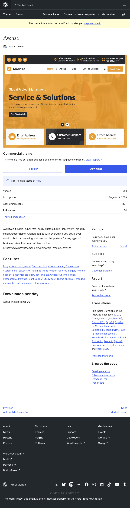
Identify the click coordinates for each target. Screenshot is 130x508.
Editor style (25, 270)
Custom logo (72, 266)
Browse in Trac (99, 379)
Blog (5, 266)
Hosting (7, 437)
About (6, 426)
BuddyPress (11, 470)
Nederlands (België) (105, 333)
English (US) (98, 322)
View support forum (102, 270)
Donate (104, 437)
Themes (7, 14)
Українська (102, 348)
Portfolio (22, 279)
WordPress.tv (76, 443)
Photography (10, 279)
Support (71, 432)
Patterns (40, 443)
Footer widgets (20, 274)
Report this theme (101, 295)
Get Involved (106, 426)
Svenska (111, 345)
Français (106, 329)
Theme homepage (13, 216)
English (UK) (115, 318)
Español (110, 322)
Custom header (56, 266)
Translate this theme (102, 355)
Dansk (95, 318)
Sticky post (49, 279)
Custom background (20, 266)
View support (93, 159)
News (6, 432)
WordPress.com (14, 453)
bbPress (9, 464)
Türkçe (121, 345)
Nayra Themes (16, 46)
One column (69, 274)
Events (102, 432)
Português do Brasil (115, 337)
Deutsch (103, 318)
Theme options (65, 279)
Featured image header (44, 270)
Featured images (66, 270)
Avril (38, 180)
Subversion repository (103, 375)
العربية (117, 314)
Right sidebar (35, 279)
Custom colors (39, 266)
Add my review (99, 246)
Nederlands (98, 337)
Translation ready (24, 283)
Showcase (41, 426)
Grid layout (56, 274)
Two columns (42, 283)
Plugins (39, 437)
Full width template (39, 274)
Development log (101, 371)
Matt (7, 459)
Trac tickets (98, 382)
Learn (70, 426)
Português (97, 341)
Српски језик (99, 345)
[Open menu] (125, 4)
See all (123, 246)
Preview (33, 168)
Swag (103, 443)
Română (108, 341)
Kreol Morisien (19, 484)
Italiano (116, 329)
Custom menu (10, 270)
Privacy (7, 443)
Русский (118, 341)
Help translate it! (92, 23)
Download (96, 168)
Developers (73, 437)
